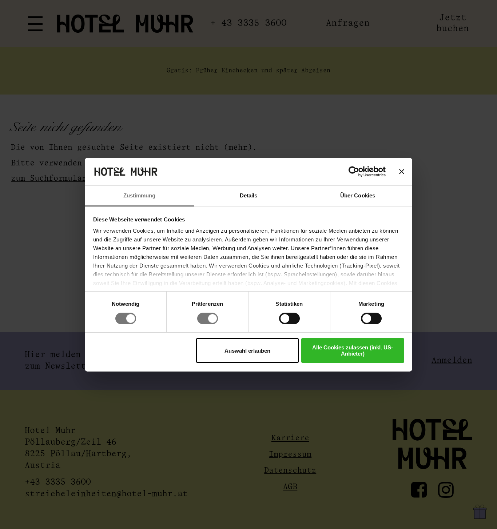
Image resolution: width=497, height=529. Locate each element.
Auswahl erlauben (247, 351)
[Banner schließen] (401, 171)
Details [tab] (249, 195)
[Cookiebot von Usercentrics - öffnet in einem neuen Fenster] (354, 171)
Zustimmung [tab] (139, 195)
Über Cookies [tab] (357, 195)
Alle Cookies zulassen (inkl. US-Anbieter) (352, 350)
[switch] (207, 318)
